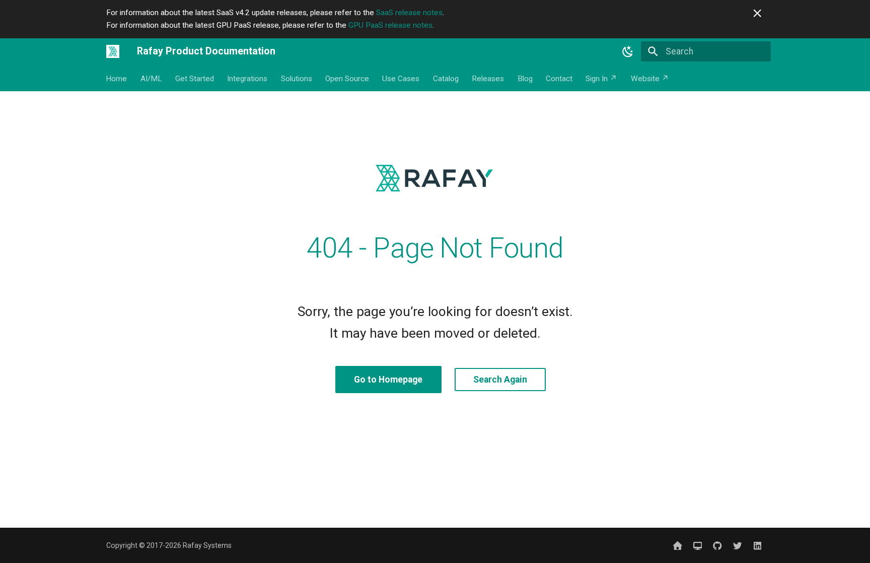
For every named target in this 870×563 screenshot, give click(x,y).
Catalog (446, 78)
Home (116, 78)
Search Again (500, 379)
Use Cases (401, 78)
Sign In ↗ (602, 78)
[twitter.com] (737, 545)
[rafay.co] (677, 545)
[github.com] (717, 545)
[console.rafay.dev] (697, 545)
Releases (488, 78)
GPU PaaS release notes (390, 25)
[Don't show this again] (757, 13)
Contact (559, 78)
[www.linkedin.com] (757, 545)
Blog (525, 78)
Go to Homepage (388, 379)
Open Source (347, 78)
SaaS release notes (409, 12)
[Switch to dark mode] (628, 51)
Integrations (248, 78)
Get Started (194, 78)
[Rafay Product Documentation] (113, 51)
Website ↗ (650, 78)
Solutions (296, 78)
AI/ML (151, 78)
